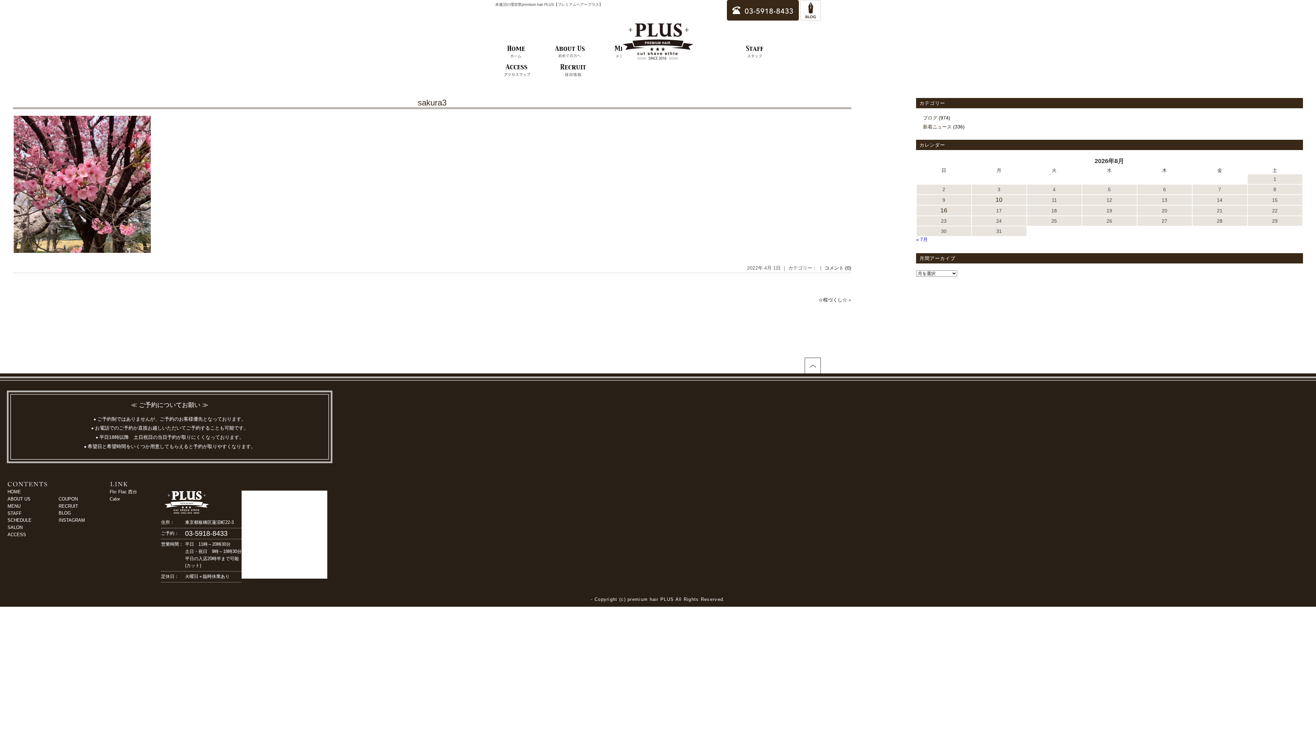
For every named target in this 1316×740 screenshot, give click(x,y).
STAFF (15, 513)
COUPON (68, 499)
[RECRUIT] (573, 70)
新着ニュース (937, 127)
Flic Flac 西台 (123, 491)
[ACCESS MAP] (517, 70)
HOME (14, 491)
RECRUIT (68, 506)
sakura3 (432, 102)
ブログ (930, 118)
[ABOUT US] (570, 52)
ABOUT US (19, 499)
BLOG (65, 513)
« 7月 (922, 239)
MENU (14, 506)
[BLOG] (810, 17)
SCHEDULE (20, 520)
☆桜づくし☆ (832, 300)
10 (999, 199)
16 (943, 210)
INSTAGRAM (72, 520)
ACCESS (17, 534)
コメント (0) (838, 268)
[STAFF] (755, 52)
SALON (15, 527)
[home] (516, 52)
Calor (115, 499)
